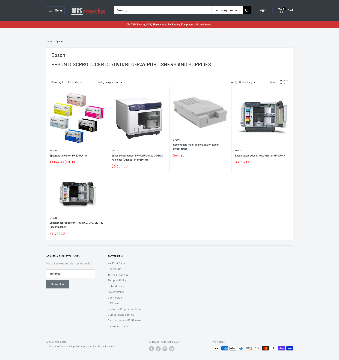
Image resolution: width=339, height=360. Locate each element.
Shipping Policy (117, 280)
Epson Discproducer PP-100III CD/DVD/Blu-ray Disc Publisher (76, 224)
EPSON (53, 150)
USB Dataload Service (121, 314)
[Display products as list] (286, 82)
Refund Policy (116, 286)
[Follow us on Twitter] (158, 348)
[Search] (247, 10)
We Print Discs (116, 263)
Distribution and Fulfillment (125, 320)
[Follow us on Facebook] (151, 348)
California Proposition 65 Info (125, 309)
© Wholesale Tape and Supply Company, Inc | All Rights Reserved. (81, 346)
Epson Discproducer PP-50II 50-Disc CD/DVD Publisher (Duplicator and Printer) (137, 157)
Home (49, 41)
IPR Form (113, 303)
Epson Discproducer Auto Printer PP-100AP (260, 155)
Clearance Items (118, 326)
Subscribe (57, 284)
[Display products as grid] (280, 82)
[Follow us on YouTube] (171, 348)
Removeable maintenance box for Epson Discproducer (196, 146)
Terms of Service (118, 274)
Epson (59, 41)
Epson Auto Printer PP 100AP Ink (68, 155)
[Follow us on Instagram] (164, 348)
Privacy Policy (116, 291)
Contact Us (114, 268)
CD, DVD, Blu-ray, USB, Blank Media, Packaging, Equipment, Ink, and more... (169, 24)
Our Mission (115, 297)
